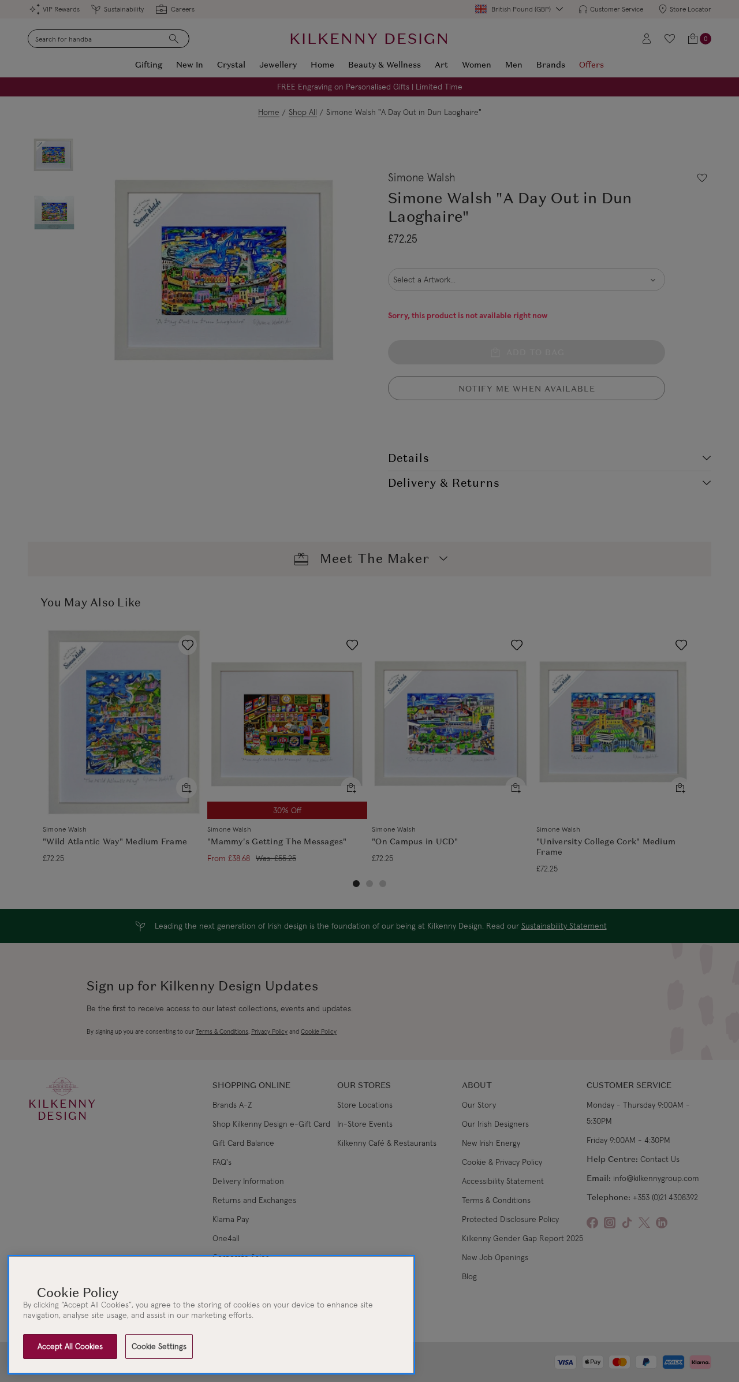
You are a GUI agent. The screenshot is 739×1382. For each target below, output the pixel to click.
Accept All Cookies (70, 1346)
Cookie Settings (159, 1346)
